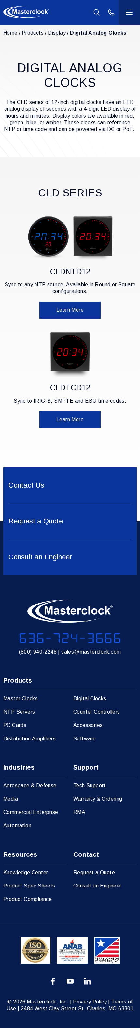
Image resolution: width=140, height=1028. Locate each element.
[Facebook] (52, 982)
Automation (17, 825)
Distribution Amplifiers (29, 738)
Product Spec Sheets (29, 885)
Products (33, 33)
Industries (19, 767)
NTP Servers (19, 712)
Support (86, 767)
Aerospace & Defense (30, 785)
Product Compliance (27, 899)
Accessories (88, 725)
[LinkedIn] (87, 982)
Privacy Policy (90, 1001)
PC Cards (14, 725)
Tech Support (89, 785)
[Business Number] (70, 638)
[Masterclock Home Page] (26, 12)
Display (57, 33)
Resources (20, 854)
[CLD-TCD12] (70, 355)
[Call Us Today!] (111, 12)
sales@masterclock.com (91, 652)
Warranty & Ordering (97, 799)
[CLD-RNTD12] (70, 238)
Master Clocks (20, 698)
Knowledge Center (25, 872)
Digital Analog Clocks (98, 33)
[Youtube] (70, 982)
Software (84, 738)
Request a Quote (94, 872)
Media (10, 799)
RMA (79, 812)
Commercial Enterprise (30, 812)
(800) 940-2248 (38, 652)
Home (10, 33)
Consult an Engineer (97, 885)
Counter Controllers (96, 712)
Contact (86, 854)
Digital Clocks (89, 698)
